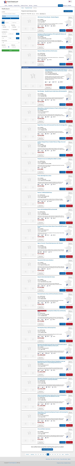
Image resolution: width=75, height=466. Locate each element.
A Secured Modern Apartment (44, 428)
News (58, 459)
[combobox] (10, 14)
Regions (69, 459)
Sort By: (37, 13)
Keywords (3, 45)
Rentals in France (67, 462)
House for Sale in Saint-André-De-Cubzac (46, 276)
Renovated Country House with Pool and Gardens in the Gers (50, 293)
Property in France (60, 462)
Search (10, 50)
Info (56, 459)
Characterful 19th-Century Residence (45, 260)
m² (17, 33)
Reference (13, 45)
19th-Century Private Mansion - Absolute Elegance (48, 17)
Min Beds (3, 25)
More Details (62, 30)
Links (51, 459)
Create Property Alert (68, 11)
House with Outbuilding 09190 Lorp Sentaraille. (47, 209)
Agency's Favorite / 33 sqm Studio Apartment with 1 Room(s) (50, 243)
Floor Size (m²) (4, 36)
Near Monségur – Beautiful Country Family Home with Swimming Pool (52, 91)
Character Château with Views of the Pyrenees (47, 50)
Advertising (48, 459)
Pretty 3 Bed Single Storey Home (44, 175)
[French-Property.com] (10, 2)
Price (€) (3, 20)
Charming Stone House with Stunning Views (47, 327)
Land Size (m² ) (4, 31)
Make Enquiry (69, 30)
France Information (63, 459)
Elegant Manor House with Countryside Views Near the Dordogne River (52, 124)
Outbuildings (14, 29)
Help (54, 459)
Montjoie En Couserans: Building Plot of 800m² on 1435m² (49, 158)
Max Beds (13, 25)
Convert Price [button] (41, 30)
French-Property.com (13, 462)
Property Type (4, 40)
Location (3, 11)
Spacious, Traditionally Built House (45, 192)
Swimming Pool (6, 29)
